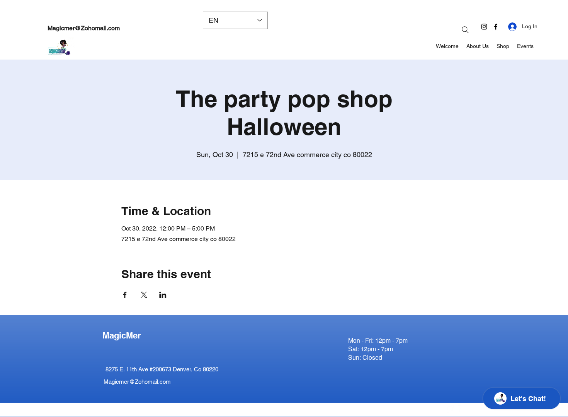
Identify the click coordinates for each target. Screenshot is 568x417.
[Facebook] (496, 27)
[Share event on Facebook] (125, 295)
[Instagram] (484, 27)
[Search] (465, 30)
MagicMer (121, 335)
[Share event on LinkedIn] (163, 295)
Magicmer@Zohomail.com (84, 28)
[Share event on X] (144, 295)
